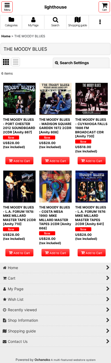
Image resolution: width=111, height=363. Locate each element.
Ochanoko (42, 360)
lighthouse (55, 7)
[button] (7, 6)
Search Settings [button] (74, 62)
